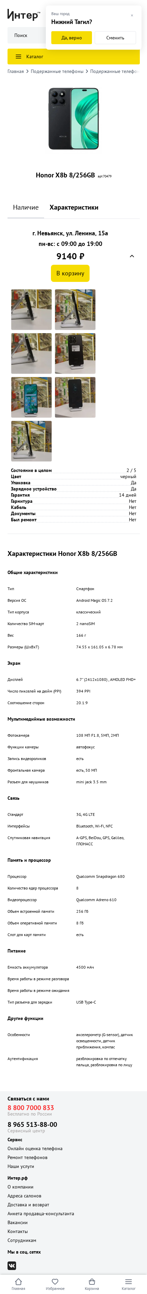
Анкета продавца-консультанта (41, 1213)
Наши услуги (21, 1166)
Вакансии (18, 1222)
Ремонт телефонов (28, 1157)
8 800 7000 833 (31, 1107)
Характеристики (74, 207)
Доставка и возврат (28, 1205)
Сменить (115, 38)
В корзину (70, 273)
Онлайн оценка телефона (35, 1148)
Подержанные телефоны (57, 71)
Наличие (26, 207)
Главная (18, 1288)
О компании (21, 1187)
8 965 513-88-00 (32, 1124)
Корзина (92, 1288)
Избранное (55, 1288)
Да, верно (72, 38)
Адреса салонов (24, 1196)
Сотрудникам (22, 1240)
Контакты (18, 1231)
